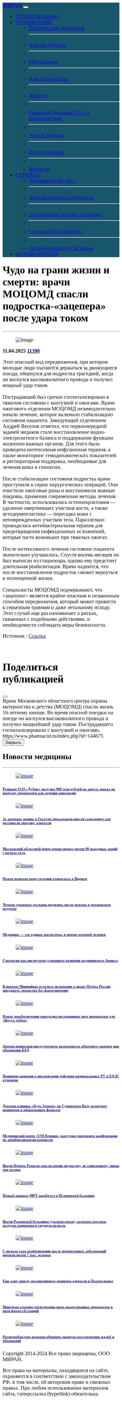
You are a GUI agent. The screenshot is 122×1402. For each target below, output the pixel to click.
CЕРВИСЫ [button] (28, 175)
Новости (38, 95)
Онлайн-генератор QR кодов (61, 248)
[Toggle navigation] (25, 7)
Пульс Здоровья (46, 152)
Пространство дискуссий (57, 28)
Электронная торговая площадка (65, 214)
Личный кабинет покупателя (61, 197)
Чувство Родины (47, 45)
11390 (33, 351)
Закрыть (13, 742)
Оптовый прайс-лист (52, 180)
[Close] (5, 697)
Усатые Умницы (46, 135)
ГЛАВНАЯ (37, 16)
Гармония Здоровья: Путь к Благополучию (59, 115)
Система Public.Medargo (55, 231)
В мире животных (49, 78)
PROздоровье (44, 62)
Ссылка (37, 636)
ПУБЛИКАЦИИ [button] (34, 22)
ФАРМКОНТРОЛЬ (37, 254)
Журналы (39, 169)
